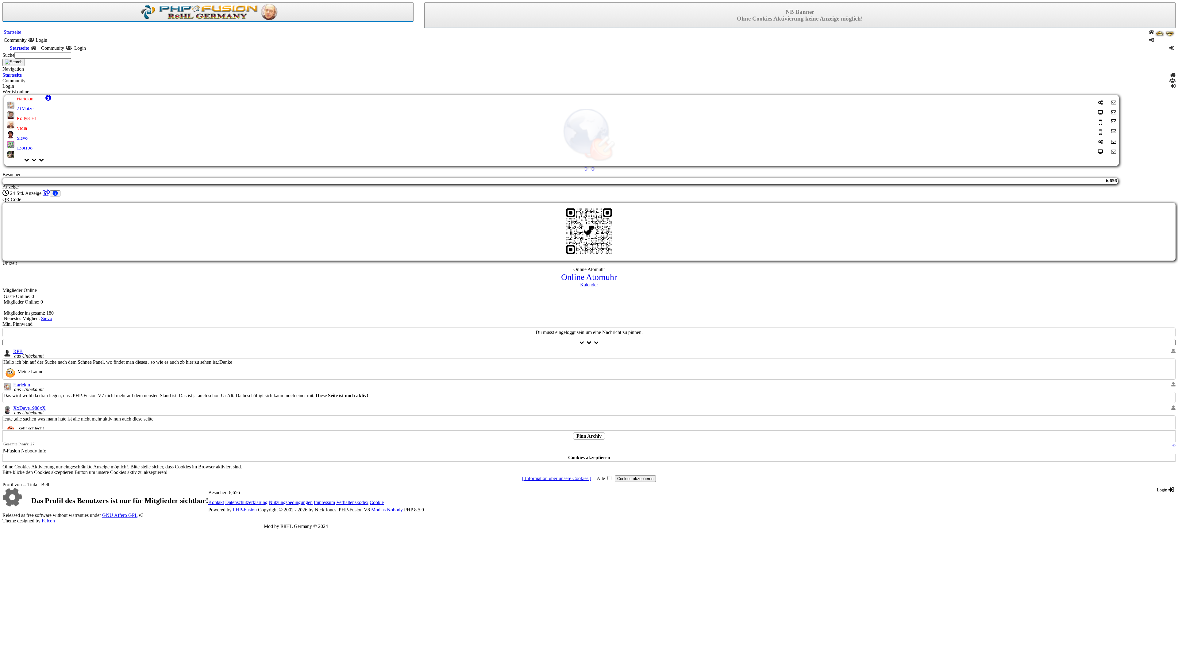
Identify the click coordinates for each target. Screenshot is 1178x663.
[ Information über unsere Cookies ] (556, 478)
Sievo (46, 318)
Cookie (377, 502)
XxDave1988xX (29, 408)
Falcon (48, 520)
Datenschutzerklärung (246, 502)
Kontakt (216, 502)
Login (1162, 490)
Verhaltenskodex (352, 502)
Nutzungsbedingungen (291, 502)
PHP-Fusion (245, 509)
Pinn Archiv (589, 436)
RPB (18, 351)
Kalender (589, 284)
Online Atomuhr (589, 277)
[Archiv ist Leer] (46, 193)
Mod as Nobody (387, 509)
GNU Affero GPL (119, 515)
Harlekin (21, 384)
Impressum (324, 502)
